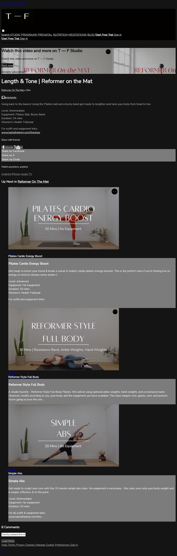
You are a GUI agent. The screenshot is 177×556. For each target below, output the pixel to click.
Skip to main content (13, 3)
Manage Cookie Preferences (53, 545)
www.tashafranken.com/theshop (20, 132)
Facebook (7, 147)
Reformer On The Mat (12, 90)
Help (4, 545)
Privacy (20, 545)
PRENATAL (45, 35)
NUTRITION (60, 35)
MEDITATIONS (77, 35)
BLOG (91, 35)
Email (19, 147)
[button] (3, 31)
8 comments (8, 97)
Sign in (118, 35)
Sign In (24, 38)
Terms (12, 545)
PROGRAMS (29, 35)
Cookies (30, 545)
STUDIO (15, 35)
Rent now (7, 65)
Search (5, 35)
